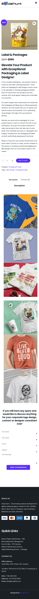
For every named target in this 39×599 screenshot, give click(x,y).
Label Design (10, 170)
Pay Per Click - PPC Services (11, 544)
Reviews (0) (25, 180)
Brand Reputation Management (12, 541)
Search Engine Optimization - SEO (13, 539)
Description (13, 180)
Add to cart (23, 160)
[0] (35, 4)
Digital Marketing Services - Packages (14, 549)
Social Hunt (24, 593)
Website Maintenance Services (12, 547)
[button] (34, 23)
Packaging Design (21, 170)
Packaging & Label (15, 167)
